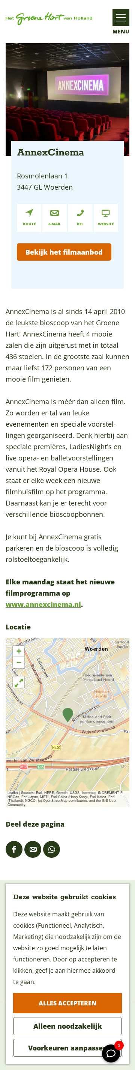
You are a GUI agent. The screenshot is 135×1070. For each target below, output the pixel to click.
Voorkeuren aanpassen (67, 1047)
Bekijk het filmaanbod (64, 252)
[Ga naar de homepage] (49, 18)
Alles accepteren (67, 1003)
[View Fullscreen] (18, 682)
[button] (67, 715)
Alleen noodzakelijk (67, 1026)
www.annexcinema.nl (43, 604)
